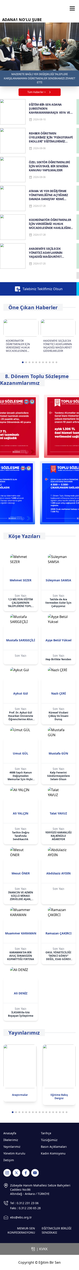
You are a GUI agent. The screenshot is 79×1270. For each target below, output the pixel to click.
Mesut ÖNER (21, 873)
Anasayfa (9, 1133)
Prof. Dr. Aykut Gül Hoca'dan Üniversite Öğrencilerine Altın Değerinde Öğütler (20, 716)
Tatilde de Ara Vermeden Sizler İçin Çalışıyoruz (58, 603)
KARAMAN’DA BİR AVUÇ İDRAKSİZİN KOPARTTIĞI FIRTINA (20, 956)
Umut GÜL (20, 753)
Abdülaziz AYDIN (58, 873)
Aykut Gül (20, 693)
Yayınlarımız (11, 1147)
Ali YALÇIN (20, 813)
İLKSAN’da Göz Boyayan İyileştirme (20, 1014)
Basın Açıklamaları (54, 1147)
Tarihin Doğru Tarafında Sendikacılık (20, 836)
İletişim (8, 1160)
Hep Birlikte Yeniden (58, 659)
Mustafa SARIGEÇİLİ (20, 640)
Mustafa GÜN (58, 753)
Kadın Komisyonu (53, 1153)
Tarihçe (46, 1133)
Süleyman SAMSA (58, 580)
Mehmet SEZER (20, 580)
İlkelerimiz (10, 1140)
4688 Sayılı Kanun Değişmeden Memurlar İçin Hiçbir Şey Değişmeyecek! (21, 776)
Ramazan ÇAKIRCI (58, 933)
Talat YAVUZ (58, 813)
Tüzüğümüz (49, 1140)
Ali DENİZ (20, 993)
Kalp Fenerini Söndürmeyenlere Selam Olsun (58, 776)
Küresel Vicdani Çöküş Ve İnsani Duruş (58, 716)
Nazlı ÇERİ (58, 693)
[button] (23, 362)
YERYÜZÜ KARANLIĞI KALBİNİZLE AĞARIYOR (58, 836)
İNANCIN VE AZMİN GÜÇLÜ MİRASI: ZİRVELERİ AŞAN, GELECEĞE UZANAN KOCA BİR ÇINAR (20, 896)
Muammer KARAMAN (20, 933)
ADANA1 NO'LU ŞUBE (22, 19)
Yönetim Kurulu (14, 1153)
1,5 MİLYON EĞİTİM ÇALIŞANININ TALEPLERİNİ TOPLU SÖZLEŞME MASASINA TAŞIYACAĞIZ (20, 603)
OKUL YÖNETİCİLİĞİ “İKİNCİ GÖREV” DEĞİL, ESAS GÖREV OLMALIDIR (58, 956)
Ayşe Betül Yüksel (58, 640)
